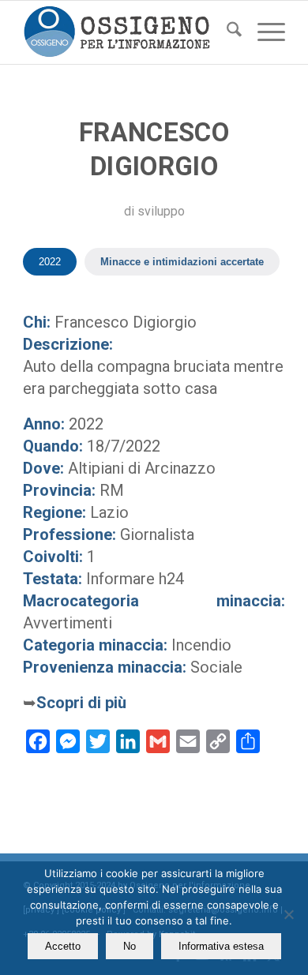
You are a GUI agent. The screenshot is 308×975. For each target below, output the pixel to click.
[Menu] (263, 32)
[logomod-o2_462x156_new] (127, 32)
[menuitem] (226, 32)
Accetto (63, 946)
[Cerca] (226, 32)
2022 (50, 262)
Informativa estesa (221, 946)
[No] (288, 914)
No (129, 946)
